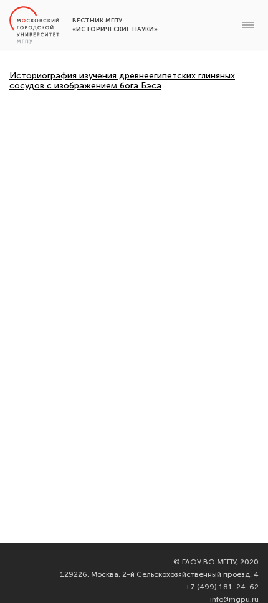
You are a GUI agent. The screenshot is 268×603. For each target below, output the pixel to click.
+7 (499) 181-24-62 (222, 586)
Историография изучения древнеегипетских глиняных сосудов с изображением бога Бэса (122, 80)
